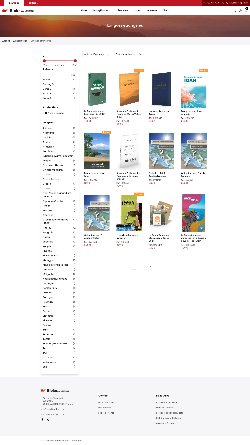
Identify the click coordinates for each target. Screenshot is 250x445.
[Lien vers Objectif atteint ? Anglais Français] (161, 151)
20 (150, 266)
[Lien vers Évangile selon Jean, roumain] (194, 89)
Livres (137, 10)
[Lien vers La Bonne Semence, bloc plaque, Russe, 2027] (161, 213)
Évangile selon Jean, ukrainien (127, 236)
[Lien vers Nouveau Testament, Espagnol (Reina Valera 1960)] (129, 89)
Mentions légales (164, 407)
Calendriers (121, 10)
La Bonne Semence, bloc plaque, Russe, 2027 (159, 238)
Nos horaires (104, 407)
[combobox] (96, 54)
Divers (166, 10)
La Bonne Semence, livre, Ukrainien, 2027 (94, 113)
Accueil (6, 40)
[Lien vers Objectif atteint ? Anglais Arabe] (97, 213)
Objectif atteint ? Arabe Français (193, 174)
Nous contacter (106, 402)
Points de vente (106, 412)
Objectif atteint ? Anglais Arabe (93, 236)
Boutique (14, 2)
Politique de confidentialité (169, 412)
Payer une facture (165, 423)
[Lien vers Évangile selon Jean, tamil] (97, 151)
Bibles (83, 10)
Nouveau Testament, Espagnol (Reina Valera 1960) (128, 114)
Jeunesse (151, 10)
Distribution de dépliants (168, 418)
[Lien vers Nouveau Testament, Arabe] (161, 89)
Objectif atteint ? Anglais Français (158, 174)
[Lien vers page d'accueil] (40, 10)
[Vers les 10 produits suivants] (157, 267)
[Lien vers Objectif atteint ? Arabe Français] (194, 151)
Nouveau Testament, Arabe (160, 113)
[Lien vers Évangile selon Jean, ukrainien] (129, 213)
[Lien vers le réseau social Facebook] (42, 419)
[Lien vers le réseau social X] (47, 419)
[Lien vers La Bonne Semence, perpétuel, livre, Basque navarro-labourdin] (194, 213)
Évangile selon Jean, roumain (191, 113)
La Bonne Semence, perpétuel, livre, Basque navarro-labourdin (193, 238)
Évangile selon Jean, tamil (94, 174)
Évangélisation (101, 10)
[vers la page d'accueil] (67, 390)
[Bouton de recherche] (234, 10)
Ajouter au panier (97, 86)
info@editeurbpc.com (238, 3)
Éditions (33, 2)
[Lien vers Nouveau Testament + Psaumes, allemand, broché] (129, 151)
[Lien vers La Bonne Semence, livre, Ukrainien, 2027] (97, 89)
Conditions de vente (166, 402)
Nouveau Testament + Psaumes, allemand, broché (128, 176)
